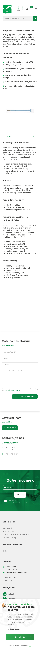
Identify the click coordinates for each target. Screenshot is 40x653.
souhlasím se (12, 501)
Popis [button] (8, 136)
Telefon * (7, 358)
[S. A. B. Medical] (7, 9)
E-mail (9, 487)
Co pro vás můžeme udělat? (13, 371)
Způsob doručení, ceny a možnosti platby (16, 534)
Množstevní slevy (8, 531)
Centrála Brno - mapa (9, 577)
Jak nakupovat (7, 528)
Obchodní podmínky (9, 538)
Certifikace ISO (7, 554)
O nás (5, 551)
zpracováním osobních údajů (17, 503)
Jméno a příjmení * (10, 352)
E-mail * (6, 365)
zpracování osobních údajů (12, 390)
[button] (18, 9)
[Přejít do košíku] (30, 9)
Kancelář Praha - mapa (10, 580)
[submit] (35, 18)
